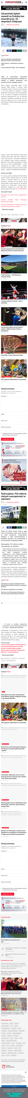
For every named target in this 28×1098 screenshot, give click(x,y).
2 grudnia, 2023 (5, 808)
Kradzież (9, 1033)
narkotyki (4, 1035)
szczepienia (10, 1048)
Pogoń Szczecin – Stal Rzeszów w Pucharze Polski (12, 64)
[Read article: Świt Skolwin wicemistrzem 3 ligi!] (14, 928)
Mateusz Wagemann (17, 1033)
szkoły (3, 660)
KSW (9, 214)
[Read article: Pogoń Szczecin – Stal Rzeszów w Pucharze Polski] (14, 264)
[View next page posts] (15, 72)
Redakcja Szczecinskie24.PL (13, 24)
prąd (24, 1043)
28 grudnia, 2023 (5, 752)
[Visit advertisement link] (14, 9)
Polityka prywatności (14, 1095)
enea (11, 1025)
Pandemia (10, 1035)
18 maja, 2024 (4, 381)
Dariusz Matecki (5, 1025)
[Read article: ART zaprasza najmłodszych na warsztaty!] (14, 368)
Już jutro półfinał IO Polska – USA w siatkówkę (13, 67)
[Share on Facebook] (9, 51)
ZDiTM (3, 1055)
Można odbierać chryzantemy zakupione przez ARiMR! (15, 954)
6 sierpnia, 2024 (5, 304)
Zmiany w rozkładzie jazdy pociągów (11, 648)
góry (5, 214)
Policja (16, 1038)
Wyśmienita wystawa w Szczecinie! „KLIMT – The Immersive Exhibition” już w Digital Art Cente (14, 1012)
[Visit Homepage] (14, 2)
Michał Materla (15, 214)
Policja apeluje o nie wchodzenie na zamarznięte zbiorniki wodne (15, 948)
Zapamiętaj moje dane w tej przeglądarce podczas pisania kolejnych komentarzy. (15, 434)
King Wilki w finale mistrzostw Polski (12, 355)
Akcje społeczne (6, 376)
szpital (15, 1048)
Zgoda (8, 1093)
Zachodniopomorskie (12, 1053)
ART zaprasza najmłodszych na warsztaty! (13, 379)
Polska (21, 1038)
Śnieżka (22, 214)
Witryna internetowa (6, 427)
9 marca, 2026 (4, 1015)
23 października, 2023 (6, 836)
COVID (11, 1023)
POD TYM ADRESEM (20, 189)
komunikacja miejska (12, 1030)
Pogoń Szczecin (5, 1038)
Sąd (20, 1048)
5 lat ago (5, 27)
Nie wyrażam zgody (16, 1093)
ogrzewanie (6, 658)
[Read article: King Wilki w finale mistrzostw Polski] (14, 344)
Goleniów (14, 1028)
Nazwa (3, 414)
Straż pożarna (19, 1045)
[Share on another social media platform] (24, 51)
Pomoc (3, 1040)
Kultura (4, 1009)
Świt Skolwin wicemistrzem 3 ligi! (10, 941)
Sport (3, 245)
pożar (13, 1043)
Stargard (13, 1045)
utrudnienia (4, 1050)
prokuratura (18, 1043)
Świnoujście (21, 658)
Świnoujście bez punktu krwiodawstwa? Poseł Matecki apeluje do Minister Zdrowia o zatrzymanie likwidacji (13, 585)
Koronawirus (21, 1030)
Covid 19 (16, 1023)
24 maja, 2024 (4, 357)
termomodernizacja (10, 660)
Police (11, 1038)
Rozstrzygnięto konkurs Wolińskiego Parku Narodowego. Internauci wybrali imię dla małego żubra (14, 804)
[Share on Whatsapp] (19, 51)
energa (15, 1025)
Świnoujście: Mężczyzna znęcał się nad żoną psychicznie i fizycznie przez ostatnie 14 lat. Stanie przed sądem (13, 776)
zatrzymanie (21, 1053)
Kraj (3, 691)
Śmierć (7, 1055)
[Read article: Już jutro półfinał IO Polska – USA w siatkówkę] (14, 290)
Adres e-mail (4, 420)
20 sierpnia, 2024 (5, 278)
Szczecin (4, 1048)
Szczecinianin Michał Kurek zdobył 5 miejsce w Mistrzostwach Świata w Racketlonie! (12, 329)
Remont (3, 1045)
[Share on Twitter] (14, 51)
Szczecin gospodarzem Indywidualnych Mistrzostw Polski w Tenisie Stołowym (11, 59)
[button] (26, 1072)
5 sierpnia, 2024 (5, 332)
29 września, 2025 (5, 700)
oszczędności (14, 658)
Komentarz (4, 396)
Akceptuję (14, 1086)
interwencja (4, 1030)
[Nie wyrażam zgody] (26, 1092)
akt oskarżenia (5, 1023)
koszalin (3, 1033)
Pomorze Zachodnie (6, 1043)
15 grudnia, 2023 (5, 780)
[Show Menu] (1, 2)
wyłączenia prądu (17, 1050)
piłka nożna (16, 1035)
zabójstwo (4, 1053)
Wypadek (10, 1050)
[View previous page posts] (13, 72)
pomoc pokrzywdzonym (11, 1040)
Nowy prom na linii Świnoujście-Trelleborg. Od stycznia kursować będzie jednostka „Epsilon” (12, 592)
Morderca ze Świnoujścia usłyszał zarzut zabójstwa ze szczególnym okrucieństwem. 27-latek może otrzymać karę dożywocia (13, 832)
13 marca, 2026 (5, 252)
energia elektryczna (6, 1028)
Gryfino (19, 1028)
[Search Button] (26, 2)
